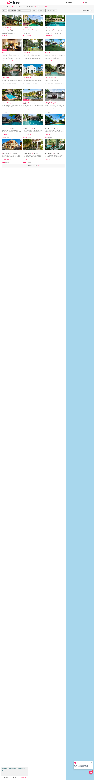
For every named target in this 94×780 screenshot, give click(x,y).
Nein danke (14, 777)
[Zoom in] (92, 16)
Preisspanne (42, 10)
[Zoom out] (92, 18)
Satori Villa (47, 27)
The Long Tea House (6, 27)
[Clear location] (30, 10)
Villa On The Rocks (49, 127)
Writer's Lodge (5, 52)
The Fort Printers (6, 152)
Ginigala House (26, 52)
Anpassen (6, 777)
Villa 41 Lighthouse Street (50, 77)
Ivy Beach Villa (48, 52)
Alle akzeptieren (24, 777)
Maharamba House (49, 152)
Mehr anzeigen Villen (33, 165)
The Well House (5, 102)
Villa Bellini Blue (27, 127)
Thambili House (27, 152)
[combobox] (25, 10)
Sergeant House (5, 127)
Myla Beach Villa (27, 77)
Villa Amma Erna (6, 77)
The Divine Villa (27, 27)
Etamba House (26, 102)
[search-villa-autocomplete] (75, 2)
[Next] (20, 20)
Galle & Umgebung (6, 29)
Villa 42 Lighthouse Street (50, 102)
